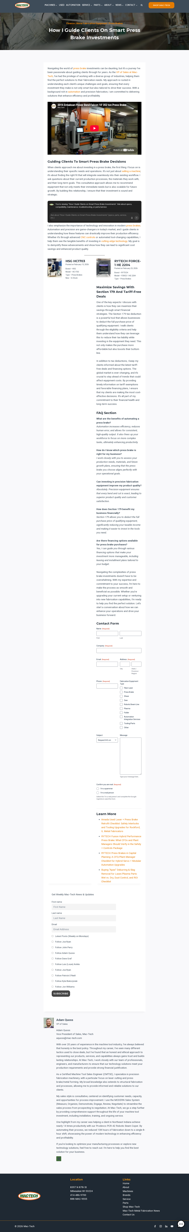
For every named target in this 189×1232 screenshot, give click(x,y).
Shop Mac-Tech (131, 1206)
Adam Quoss (64, 1020)
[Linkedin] (166, 1226)
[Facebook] (155, 1226)
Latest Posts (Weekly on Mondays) (72, 936)
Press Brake (129, 692)
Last (121, 638)
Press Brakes (116, 23)
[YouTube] (171, 1226)
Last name (57, 913)
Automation (73, 5)
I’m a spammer (107, 789)
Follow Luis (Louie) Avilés (67, 964)
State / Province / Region (135, 671)
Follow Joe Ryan (63, 941)
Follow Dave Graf (63, 958)
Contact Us (128, 1214)
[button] (181, 1224)
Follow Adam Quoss (65, 953)
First (98, 638)
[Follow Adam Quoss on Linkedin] (58, 1158)
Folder (126, 713)
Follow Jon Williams (65, 986)
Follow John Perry (64, 947)
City (121, 669)
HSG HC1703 (75, 261)
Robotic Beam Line (131, 704)
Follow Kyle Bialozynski (66, 981)
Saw (126, 700)
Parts (125, 1202)
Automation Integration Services (132, 718)
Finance (70, 23)
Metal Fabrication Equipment (91, 23)
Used (61, 5)
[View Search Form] (141, 5)
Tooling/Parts (129, 723)
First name (57, 902)
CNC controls (88, 237)
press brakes (133, 225)
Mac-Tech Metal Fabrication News (141, 1210)
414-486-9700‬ (78, 1195)
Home (126, 1183)
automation (74, 91)
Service (126, 1199)
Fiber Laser (128, 688)
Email (54, 924)
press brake (79, 68)
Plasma (127, 708)
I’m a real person (107, 793)
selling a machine (131, 171)
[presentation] (55, 268)
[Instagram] (160, 1226)
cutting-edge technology (114, 241)
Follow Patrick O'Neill (65, 975)
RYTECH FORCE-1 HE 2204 (127, 263)
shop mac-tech (161, 5)
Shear (126, 696)
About (126, 1187)
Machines (128, 1191)
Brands (126, 1195)
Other (126, 727)
